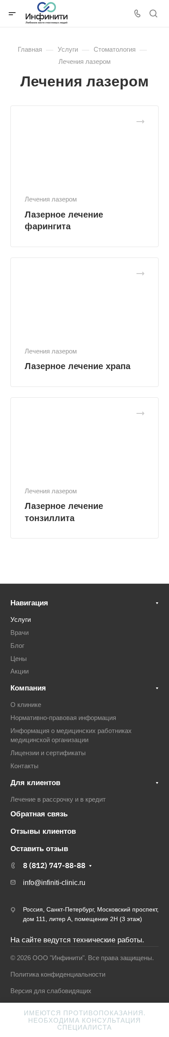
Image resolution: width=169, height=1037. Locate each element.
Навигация (29, 603)
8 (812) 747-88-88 (54, 865)
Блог (17, 645)
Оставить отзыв (39, 849)
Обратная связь (39, 814)
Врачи (19, 632)
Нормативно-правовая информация (63, 717)
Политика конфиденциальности (57, 974)
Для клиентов (35, 783)
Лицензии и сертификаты (48, 753)
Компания (28, 688)
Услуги (20, 619)
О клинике (25, 704)
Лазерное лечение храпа (77, 366)
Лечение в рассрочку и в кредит (58, 799)
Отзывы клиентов (43, 831)
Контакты (24, 766)
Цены (18, 658)
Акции (19, 671)
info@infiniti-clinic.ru (54, 882)
